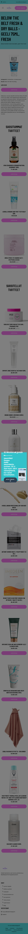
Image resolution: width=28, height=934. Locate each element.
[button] (10, 480)
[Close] (2, 453)
